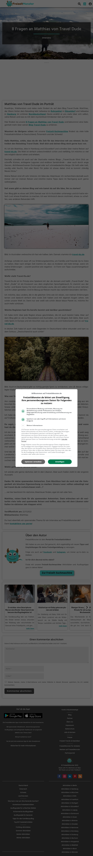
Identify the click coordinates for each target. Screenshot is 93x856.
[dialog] (47, 428)
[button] (46, 425)
